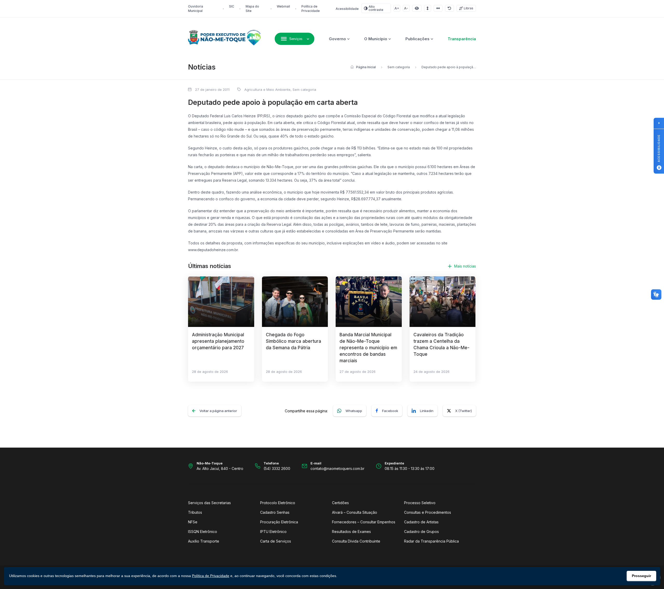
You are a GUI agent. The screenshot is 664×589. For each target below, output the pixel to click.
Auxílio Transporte (203, 541)
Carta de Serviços (275, 541)
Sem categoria (399, 67)
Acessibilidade (347, 9)
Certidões (340, 503)
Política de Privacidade (210, 576)
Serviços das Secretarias (209, 503)
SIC (231, 6)
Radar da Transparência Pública (431, 541)
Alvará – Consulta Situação (354, 512)
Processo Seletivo (419, 503)
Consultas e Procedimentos (427, 512)
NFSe (192, 522)
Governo (337, 38)
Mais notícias (465, 266)
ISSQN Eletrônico (202, 531)
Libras (468, 8)
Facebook (390, 411)
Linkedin (426, 411)
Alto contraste (376, 8)
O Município (375, 38)
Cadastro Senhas (274, 512)
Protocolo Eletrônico (277, 503)
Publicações (417, 38)
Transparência (462, 38)
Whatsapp (353, 411)
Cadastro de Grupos (421, 531)
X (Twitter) (463, 411)
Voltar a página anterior (218, 411)
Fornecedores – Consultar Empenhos (363, 522)
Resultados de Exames (351, 531)
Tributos (195, 512)
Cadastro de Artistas (421, 522)
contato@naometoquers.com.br (337, 468)
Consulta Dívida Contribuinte (356, 541)
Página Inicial (366, 67)
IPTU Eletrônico (273, 531)
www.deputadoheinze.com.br (213, 250)
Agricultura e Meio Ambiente (267, 89)
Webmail (283, 6)
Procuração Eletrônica (279, 522)
